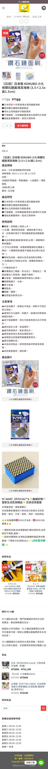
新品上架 (37, 16)
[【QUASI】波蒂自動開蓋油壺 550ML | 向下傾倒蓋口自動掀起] (35, 571)
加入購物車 (22, 125)
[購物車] (44, 8)
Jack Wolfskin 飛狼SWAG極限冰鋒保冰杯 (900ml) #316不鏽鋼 (12, 588)
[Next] (42, 47)
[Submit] (43, 708)
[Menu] (3, 8)
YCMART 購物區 (22, 16)
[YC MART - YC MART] (24, 8)
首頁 (9, 16)
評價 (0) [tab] (5, 151)
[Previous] (6, 47)
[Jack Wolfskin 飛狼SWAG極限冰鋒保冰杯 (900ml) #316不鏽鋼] (12, 571)
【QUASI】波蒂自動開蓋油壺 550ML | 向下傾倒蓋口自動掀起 (36, 588)
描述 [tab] (3, 145)
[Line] (41, 762)
